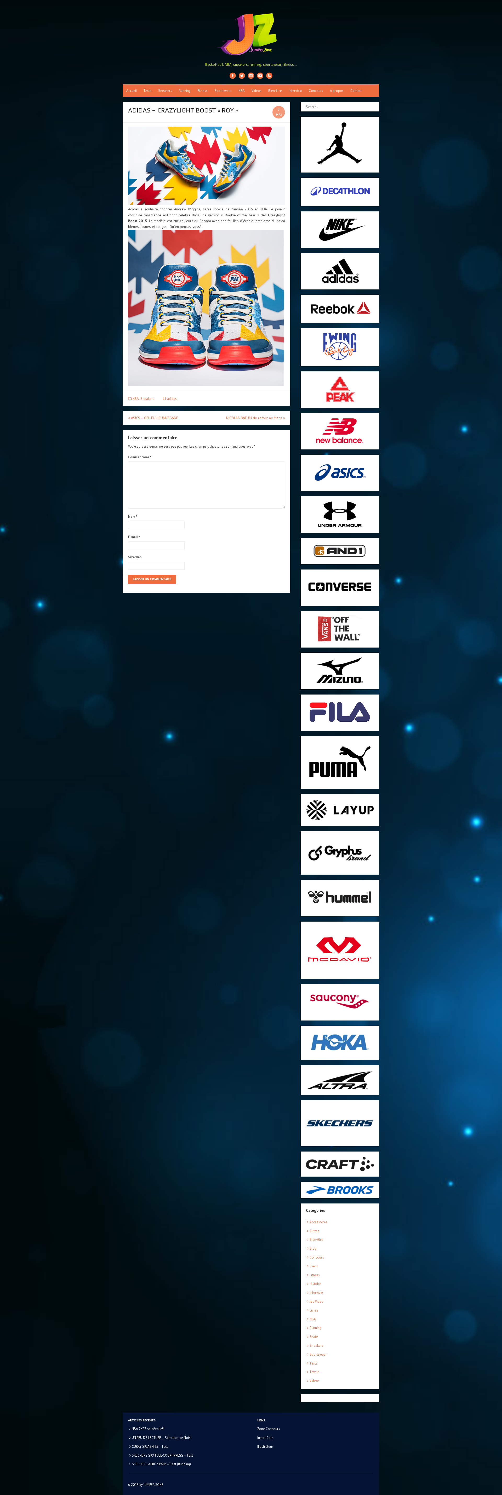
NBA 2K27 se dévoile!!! (148, 1429)
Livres (314, 1310)
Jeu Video (316, 1301)
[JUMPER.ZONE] (251, 34)
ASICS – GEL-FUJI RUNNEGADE (153, 418)
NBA (241, 90)
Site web (134, 557)
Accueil (131, 90)
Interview (295, 90)
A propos (337, 90)
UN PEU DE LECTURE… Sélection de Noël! (161, 1437)
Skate (314, 1336)
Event (314, 1266)
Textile (314, 1372)
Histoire (315, 1284)
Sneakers (165, 90)
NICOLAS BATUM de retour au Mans (255, 418)
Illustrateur (265, 1446)
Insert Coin (265, 1437)
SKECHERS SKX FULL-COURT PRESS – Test (162, 1455)
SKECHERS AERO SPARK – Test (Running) (161, 1464)
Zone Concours (268, 1429)
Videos (256, 90)
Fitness (202, 90)
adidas (172, 398)
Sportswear (223, 90)
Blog (313, 1248)
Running (185, 90)
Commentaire (139, 457)
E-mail (134, 537)
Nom (133, 516)
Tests (147, 90)
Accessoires (318, 1222)
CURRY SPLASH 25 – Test (150, 1446)
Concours (316, 90)
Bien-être (275, 90)
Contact (356, 90)
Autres (314, 1231)
